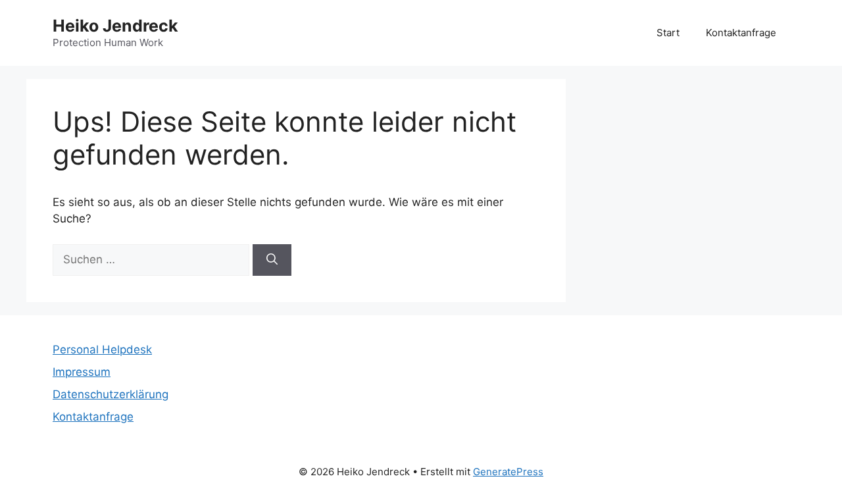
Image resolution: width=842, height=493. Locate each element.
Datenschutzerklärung (110, 394)
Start (668, 32)
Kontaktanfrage (741, 32)
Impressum (82, 371)
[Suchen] (272, 260)
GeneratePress (508, 471)
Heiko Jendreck (115, 26)
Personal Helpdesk (102, 349)
